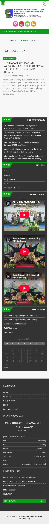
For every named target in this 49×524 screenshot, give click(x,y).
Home (25, 40)
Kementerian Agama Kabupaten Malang (20, 319)
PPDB (6, 183)
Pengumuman (9, 58)
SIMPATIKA (8, 332)
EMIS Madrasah (10, 328)
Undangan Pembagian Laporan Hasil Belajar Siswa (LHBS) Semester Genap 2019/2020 (23, 68)
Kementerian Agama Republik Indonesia (20, 315)
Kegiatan (7, 175)
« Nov (6, 367)
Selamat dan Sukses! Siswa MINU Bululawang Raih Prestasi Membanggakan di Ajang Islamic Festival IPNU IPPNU (23, 135)
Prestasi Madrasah (12, 188)
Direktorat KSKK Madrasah (15, 324)
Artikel (6, 171)
